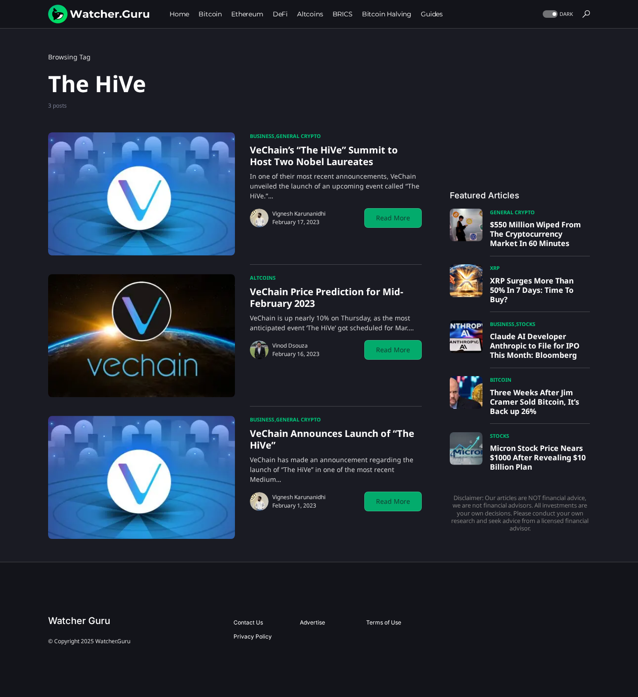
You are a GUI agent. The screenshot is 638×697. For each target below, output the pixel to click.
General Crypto (298, 135)
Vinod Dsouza (290, 345)
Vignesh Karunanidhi (299, 214)
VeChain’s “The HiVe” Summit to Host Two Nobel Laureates (324, 155)
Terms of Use (383, 622)
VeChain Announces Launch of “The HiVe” (332, 439)
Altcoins (263, 277)
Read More (393, 217)
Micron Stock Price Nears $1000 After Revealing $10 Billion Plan (538, 457)
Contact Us (248, 622)
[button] (557, 14)
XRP (495, 267)
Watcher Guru (79, 620)
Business (262, 135)
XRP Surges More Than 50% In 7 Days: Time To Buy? (532, 290)
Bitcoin (500, 379)
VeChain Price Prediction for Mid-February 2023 (326, 297)
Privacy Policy (253, 636)
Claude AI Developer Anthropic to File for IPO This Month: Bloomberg (535, 346)
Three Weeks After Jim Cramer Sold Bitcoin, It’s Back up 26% (534, 402)
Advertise (312, 622)
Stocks (525, 323)
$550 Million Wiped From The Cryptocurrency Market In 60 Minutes (535, 234)
